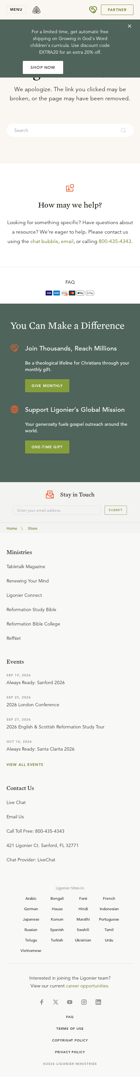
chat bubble (44, 241)
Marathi (83, 919)
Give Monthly (47, 385)
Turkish (57, 939)
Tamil (109, 929)
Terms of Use (70, 1029)
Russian (30, 929)
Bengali (57, 898)
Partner (117, 9)
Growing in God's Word (83, 38)
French (109, 898)
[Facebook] (41, 1002)
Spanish (57, 929)
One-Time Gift (47, 447)
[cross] (129, 26)
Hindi (83, 908)
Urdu (109, 939)
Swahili (83, 929)
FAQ (70, 282)
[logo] (36, 9)
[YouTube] (69, 1002)
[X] (56, 1002)
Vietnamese (31, 950)
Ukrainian (83, 939)
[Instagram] (84, 1002)
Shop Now (43, 67)
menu (16, 9)
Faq (70, 1017)
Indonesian (109, 908)
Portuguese (109, 919)
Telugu (31, 939)
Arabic (30, 898)
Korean (57, 919)
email (67, 241)
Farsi (83, 898)
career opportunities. (87, 986)
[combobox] (61, 130)
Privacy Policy (70, 1052)
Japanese (31, 919)
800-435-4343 (115, 241)
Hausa (57, 908)
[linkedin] (98, 1002)
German (31, 908)
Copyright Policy (70, 1040)
